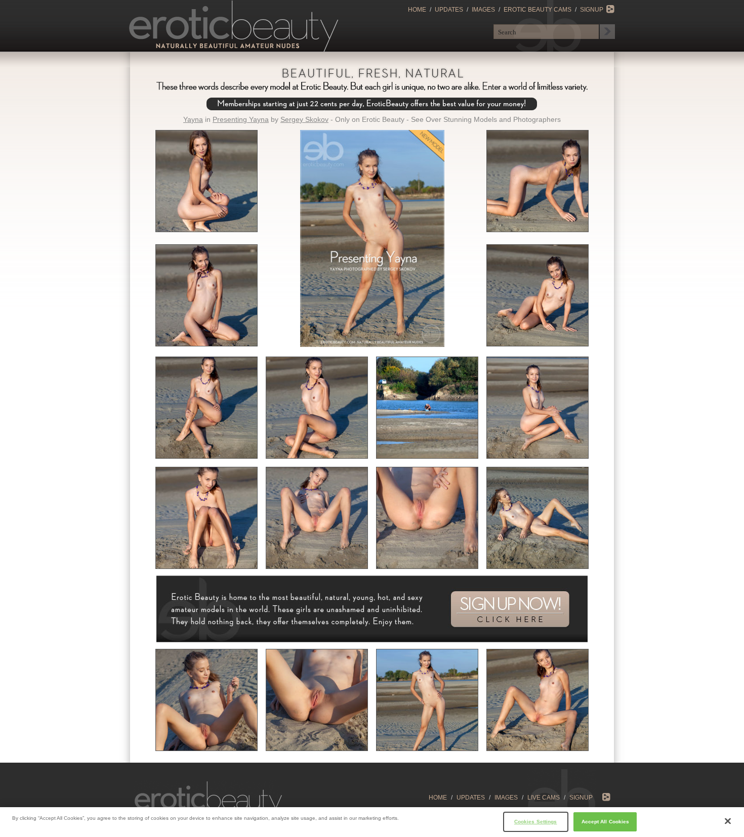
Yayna (193, 119)
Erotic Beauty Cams (537, 9)
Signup (591, 9)
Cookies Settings (535, 821)
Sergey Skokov (304, 119)
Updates (449, 9)
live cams (543, 797)
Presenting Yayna (241, 119)
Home (417, 9)
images (506, 797)
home (438, 797)
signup (581, 797)
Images (483, 9)
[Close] (728, 821)
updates (471, 797)
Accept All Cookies (606, 821)
